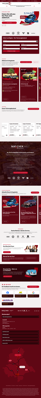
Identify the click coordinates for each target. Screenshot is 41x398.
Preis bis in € (4, 47)
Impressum (20, 385)
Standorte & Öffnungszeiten (35, 1)
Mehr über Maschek (7, 252)
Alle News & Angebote (35, 192)
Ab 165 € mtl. (5, 99)
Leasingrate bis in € (23, 47)
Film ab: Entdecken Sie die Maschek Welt (21, 172)
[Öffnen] (39, 3)
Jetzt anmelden (9, 22)
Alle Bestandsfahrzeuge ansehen (33, 108)
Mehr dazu (5, 221)
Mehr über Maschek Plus (7, 276)
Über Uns (29, 1)
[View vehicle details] (13, 135)
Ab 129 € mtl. (24, 96)
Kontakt (17, 385)
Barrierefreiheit (8, 385)
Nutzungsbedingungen (31, 385)
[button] (20, 317)
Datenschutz (25, 385)
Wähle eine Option (24, 45)
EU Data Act (13, 385)
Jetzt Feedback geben (33, 286)
